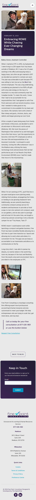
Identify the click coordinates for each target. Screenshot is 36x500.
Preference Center (18, 477)
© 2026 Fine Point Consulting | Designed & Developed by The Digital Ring (16, 490)
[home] (10, 5)
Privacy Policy (18, 474)
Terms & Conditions (18, 470)
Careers (18, 467)
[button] (32, 5)
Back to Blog (18, 354)
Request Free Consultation (10, 333)
